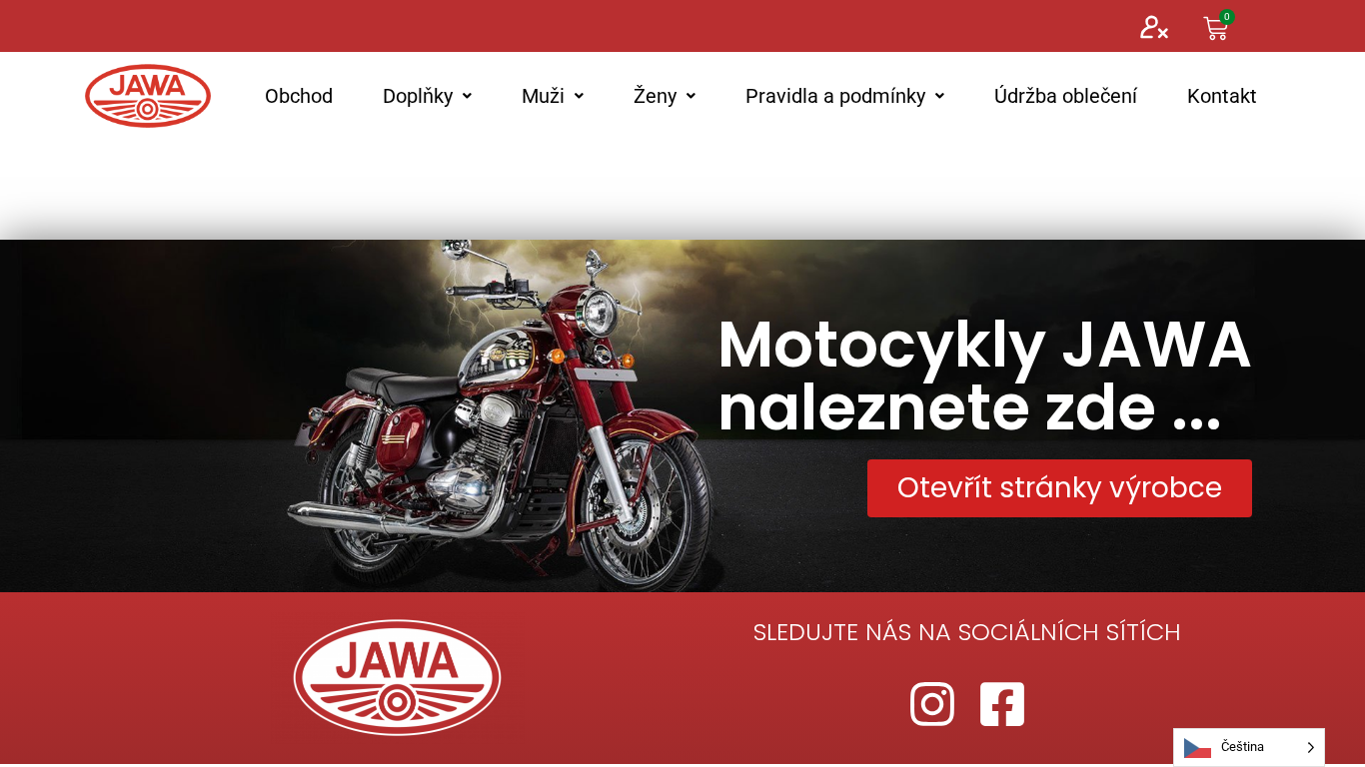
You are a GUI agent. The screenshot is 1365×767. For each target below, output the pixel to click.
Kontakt (1222, 96)
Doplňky (418, 96)
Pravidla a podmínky (835, 96)
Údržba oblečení (1065, 96)
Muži (543, 96)
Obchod (299, 96)
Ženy (655, 96)
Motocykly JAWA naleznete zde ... (984, 376)
